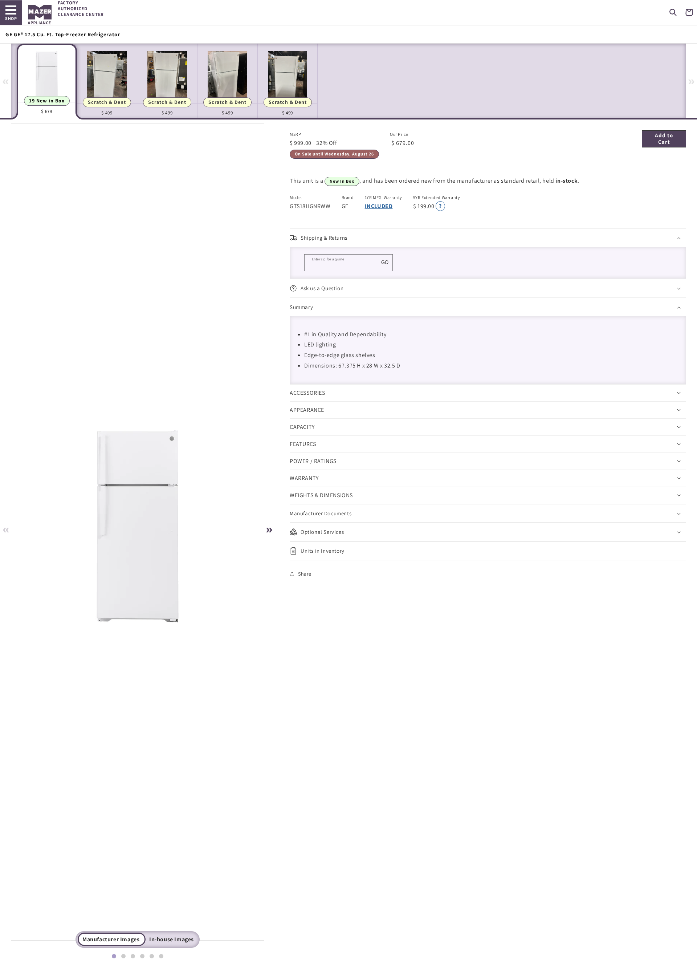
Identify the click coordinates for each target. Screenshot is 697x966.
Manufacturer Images (110, 939)
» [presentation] (691, 81)
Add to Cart (664, 138)
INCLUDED (379, 206)
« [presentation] (5, 81)
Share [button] (304, 574)
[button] (673, 12)
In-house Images (171, 939)
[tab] (114, 956)
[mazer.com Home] (40, 14)
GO (384, 262)
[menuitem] (47, 81)
